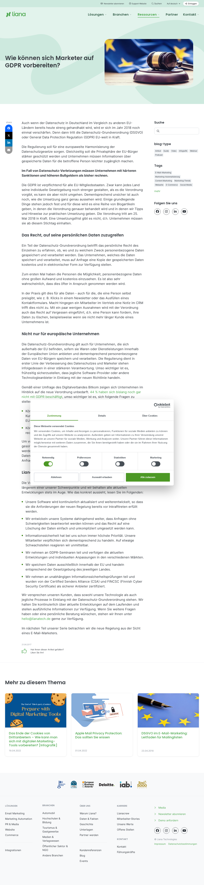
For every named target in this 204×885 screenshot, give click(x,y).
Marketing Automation (18, 818)
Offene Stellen (125, 829)
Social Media (186, 185)
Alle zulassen (147, 477)
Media (162, 807)
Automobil (48, 813)
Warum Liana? (88, 813)
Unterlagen (86, 829)
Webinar (193, 151)
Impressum (160, 843)
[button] (97, 14)
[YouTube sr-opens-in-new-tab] (184, 211)
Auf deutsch (172, 3)
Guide (166, 151)
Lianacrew (123, 813)
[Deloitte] (107, 784)
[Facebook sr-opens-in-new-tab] (157, 211)
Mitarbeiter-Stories (128, 818)
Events (84, 861)
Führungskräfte (126, 852)
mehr (157, 191)
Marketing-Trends (182, 180)
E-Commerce (172, 185)
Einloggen (192, 3)
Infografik (183, 151)
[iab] (126, 784)
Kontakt (121, 846)
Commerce (11, 835)
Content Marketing (163, 180)
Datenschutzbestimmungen (182, 843)
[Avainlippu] (61, 784)
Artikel (158, 151)
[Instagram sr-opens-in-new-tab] (166, 211)
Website (10, 829)
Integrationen (13, 850)
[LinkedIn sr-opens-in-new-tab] (175, 211)
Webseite (159, 185)
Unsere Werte (125, 824)
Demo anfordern (168, 820)
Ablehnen (56, 477)
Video (173, 151)
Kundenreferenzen (90, 850)
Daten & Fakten (89, 818)
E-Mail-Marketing (163, 172)
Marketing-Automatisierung (167, 176)
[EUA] (88, 784)
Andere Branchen (52, 855)
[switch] (84, 464)
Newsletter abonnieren (113, 3)
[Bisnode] (73, 784)
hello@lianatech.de (36, 619)
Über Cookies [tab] (149, 415)
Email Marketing (15, 813)
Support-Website (139, 3)
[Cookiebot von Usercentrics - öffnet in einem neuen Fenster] (156, 405)
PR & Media (12, 824)
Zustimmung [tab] (54, 415)
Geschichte (86, 824)
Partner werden (89, 835)
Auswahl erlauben (102, 477)
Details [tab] (102, 415)
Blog (82, 855)
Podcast (159, 155)
